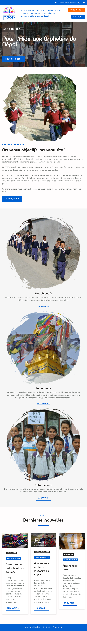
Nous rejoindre (13, 59)
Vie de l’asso (11, 553)
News (37, 552)
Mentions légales (32, 627)
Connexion (57, 627)
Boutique (78, 17)
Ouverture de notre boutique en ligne (15, 568)
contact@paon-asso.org (69, 2)
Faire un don (76, 10)
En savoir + (44, 307)
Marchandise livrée (70, 567)
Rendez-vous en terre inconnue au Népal (41, 569)
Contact (46, 627)
